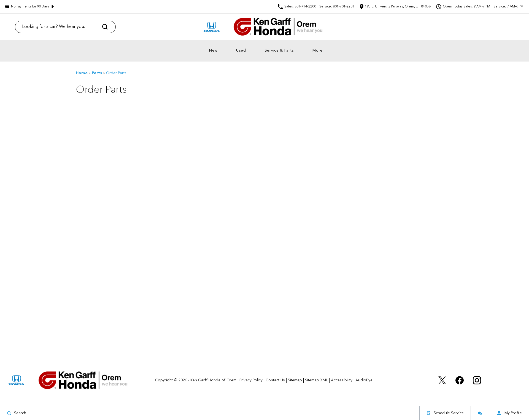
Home (82, 73)
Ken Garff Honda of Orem (213, 380)
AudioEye (364, 380)
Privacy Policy (251, 380)
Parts (97, 73)
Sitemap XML (316, 380)
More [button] (318, 52)
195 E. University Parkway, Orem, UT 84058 (398, 6)
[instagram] (476, 380)
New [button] (214, 52)
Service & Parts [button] (279, 52)
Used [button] (242, 52)
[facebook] (459, 380)
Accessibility (341, 380)
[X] (442, 380)
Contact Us (275, 380)
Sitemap (295, 380)
